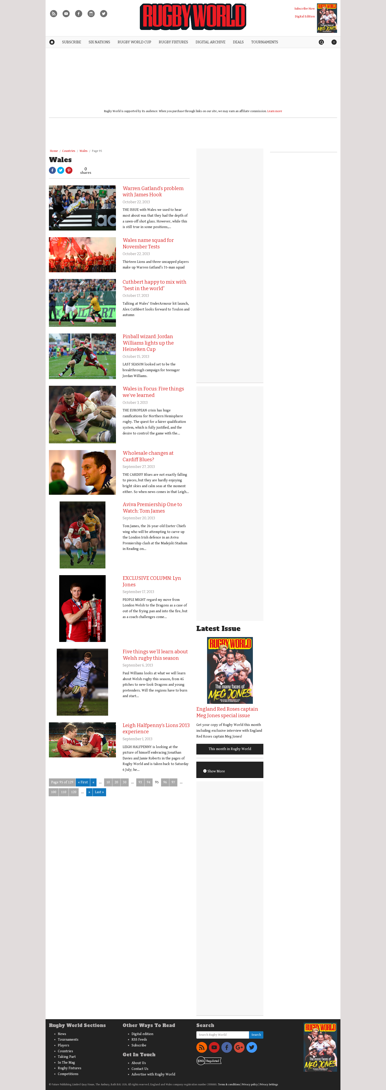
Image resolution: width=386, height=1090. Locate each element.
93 (140, 782)
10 (108, 782)
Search (256, 1035)
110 (63, 792)
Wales (84, 151)
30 (124, 782)
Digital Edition (305, 16)
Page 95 (97, 151)
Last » (99, 792)
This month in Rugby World (230, 749)
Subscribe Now (304, 8)
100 (53, 792)
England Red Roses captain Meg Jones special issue (227, 712)
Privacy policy (250, 1084)
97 (173, 782)
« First (83, 782)
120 (73, 792)
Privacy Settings (269, 1084)
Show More (216, 771)
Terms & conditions (229, 1084)
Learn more (274, 111)
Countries (68, 151)
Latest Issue (218, 628)
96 (165, 782)
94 (148, 782)
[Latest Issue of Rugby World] (327, 18)
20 (116, 782)
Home (54, 151)
